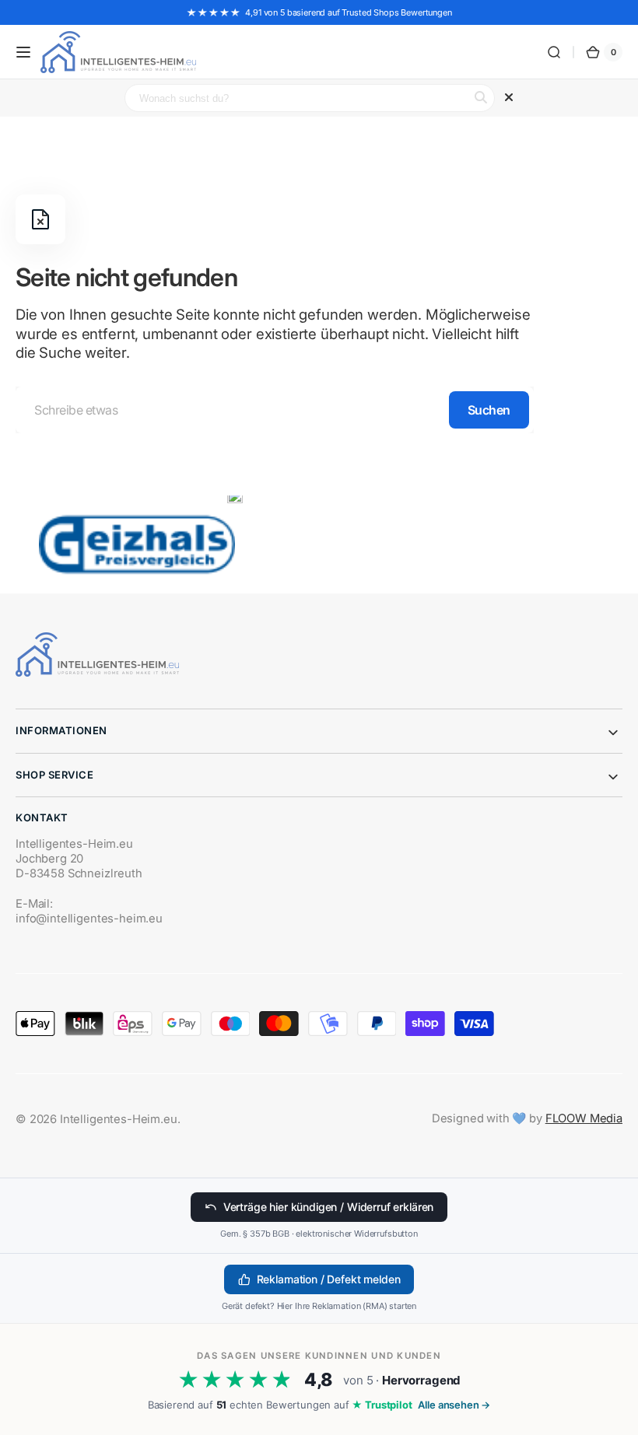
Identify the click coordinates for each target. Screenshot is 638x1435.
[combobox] (275, 410)
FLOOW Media (583, 1118)
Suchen (489, 410)
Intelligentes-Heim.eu (118, 1119)
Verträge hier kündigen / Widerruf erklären (328, 1206)
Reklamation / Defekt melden (329, 1279)
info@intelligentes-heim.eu (89, 919)
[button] (23, 52)
